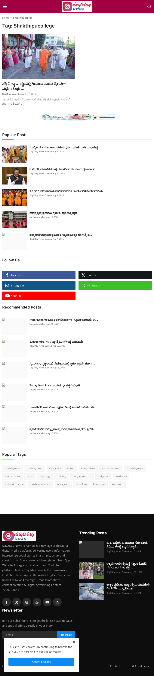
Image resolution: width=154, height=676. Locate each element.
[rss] (57, 602)
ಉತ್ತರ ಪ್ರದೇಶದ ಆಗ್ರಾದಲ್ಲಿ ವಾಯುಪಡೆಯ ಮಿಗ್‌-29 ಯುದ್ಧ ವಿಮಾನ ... (128, 586)
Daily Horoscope (82, 476)
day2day (61, 476)
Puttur (71, 468)
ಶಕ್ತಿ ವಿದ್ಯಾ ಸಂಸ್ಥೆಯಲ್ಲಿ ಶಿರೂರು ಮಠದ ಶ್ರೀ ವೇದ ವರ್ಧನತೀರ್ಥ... (34, 86)
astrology (45, 476)
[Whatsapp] (37, 602)
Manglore (81, 484)
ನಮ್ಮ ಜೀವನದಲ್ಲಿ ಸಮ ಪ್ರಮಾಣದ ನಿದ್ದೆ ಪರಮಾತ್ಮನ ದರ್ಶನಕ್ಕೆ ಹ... (60, 234)
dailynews (103, 476)
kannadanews (12, 476)
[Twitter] (16, 602)
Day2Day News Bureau (13, 94)
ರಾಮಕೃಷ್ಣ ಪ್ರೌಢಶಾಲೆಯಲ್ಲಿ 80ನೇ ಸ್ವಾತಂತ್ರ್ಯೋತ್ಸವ (53, 212)
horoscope (99, 484)
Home (5, 17)
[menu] (4, 6)
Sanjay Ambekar (37, 217)
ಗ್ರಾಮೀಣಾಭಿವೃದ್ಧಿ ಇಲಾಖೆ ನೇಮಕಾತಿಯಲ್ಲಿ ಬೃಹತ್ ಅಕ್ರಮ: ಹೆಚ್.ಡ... (62, 363)
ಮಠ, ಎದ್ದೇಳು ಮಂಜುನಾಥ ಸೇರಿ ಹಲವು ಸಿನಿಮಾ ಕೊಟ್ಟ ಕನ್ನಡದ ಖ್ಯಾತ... (127, 544)
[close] (74, 642)
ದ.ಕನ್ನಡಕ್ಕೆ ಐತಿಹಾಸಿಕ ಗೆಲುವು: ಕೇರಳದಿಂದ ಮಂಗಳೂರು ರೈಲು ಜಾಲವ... (63, 169)
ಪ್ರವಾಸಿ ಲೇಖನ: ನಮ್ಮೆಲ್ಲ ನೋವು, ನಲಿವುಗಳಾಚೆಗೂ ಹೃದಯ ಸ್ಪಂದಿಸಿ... (62, 429)
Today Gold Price (14, 484)
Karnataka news (111, 468)
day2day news (35, 468)
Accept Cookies (41, 662)
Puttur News (88, 468)
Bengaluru (117, 484)
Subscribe (66, 635)
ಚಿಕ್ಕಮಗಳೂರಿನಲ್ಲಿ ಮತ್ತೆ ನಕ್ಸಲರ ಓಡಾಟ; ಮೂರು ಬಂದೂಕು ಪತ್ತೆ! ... (126, 565)
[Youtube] (47, 602)
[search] (149, 6)
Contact (115, 666)
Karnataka (55, 468)
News (30, 476)
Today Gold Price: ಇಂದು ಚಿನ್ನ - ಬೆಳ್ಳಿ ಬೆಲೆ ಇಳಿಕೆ (54, 385)
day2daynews (12, 468)
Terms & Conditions (136, 666)
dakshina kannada (40, 484)
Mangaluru (63, 484)
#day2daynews (134, 468)
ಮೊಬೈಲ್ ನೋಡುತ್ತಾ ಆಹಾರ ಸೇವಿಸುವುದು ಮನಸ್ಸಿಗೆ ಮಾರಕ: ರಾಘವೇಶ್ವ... (64, 147)
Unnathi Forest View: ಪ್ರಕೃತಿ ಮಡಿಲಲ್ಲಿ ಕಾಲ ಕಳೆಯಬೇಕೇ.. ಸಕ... (62, 407)
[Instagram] (27, 602)
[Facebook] (6, 602)
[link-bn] (77, 117)
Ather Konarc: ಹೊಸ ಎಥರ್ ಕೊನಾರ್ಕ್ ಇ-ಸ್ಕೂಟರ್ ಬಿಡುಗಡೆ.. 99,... (64, 319)
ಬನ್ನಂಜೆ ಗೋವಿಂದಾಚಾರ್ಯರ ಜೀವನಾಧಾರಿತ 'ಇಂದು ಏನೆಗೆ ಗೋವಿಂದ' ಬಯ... (67, 191)
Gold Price (121, 476)
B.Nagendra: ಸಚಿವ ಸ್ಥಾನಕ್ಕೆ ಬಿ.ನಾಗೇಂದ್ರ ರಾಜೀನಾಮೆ (56, 341)
